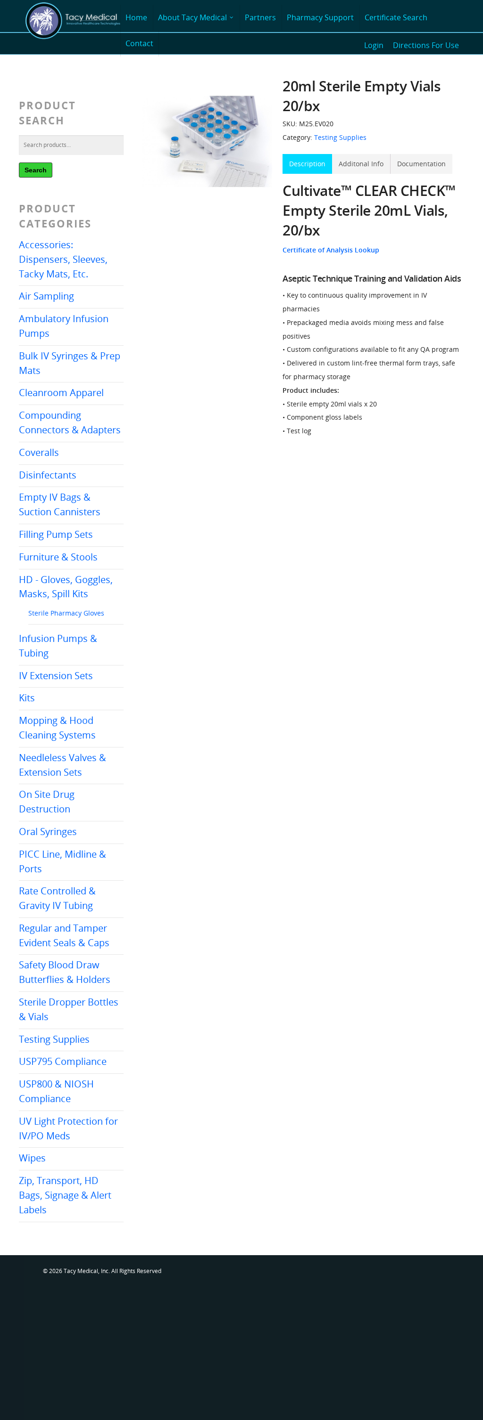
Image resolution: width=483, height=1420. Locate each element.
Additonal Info (361, 163)
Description (307, 163)
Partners (260, 17)
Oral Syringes (48, 831)
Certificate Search (396, 17)
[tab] (307, 164)
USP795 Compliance (63, 1061)
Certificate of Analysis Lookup (331, 249)
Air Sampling (46, 296)
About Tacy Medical (192, 17)
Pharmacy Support (320, 17)
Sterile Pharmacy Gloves (66, 613)
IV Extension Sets (56, 675)
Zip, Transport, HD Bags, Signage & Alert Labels (65, 1195)
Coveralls (39, 452)
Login (373, 45)
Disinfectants (47, 475)
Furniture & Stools (58, 557)
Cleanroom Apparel (61, 392)
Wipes (32, 1158)
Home (136, 17)
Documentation (421, 163)
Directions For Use (426, 45)
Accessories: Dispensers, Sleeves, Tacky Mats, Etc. (63, 259)
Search (36, 170)
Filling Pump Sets (56, 534)
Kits (27, 697)
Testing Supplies (54, 1039)
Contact (139, 43)
